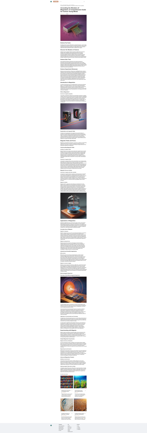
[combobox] (72, 1)
